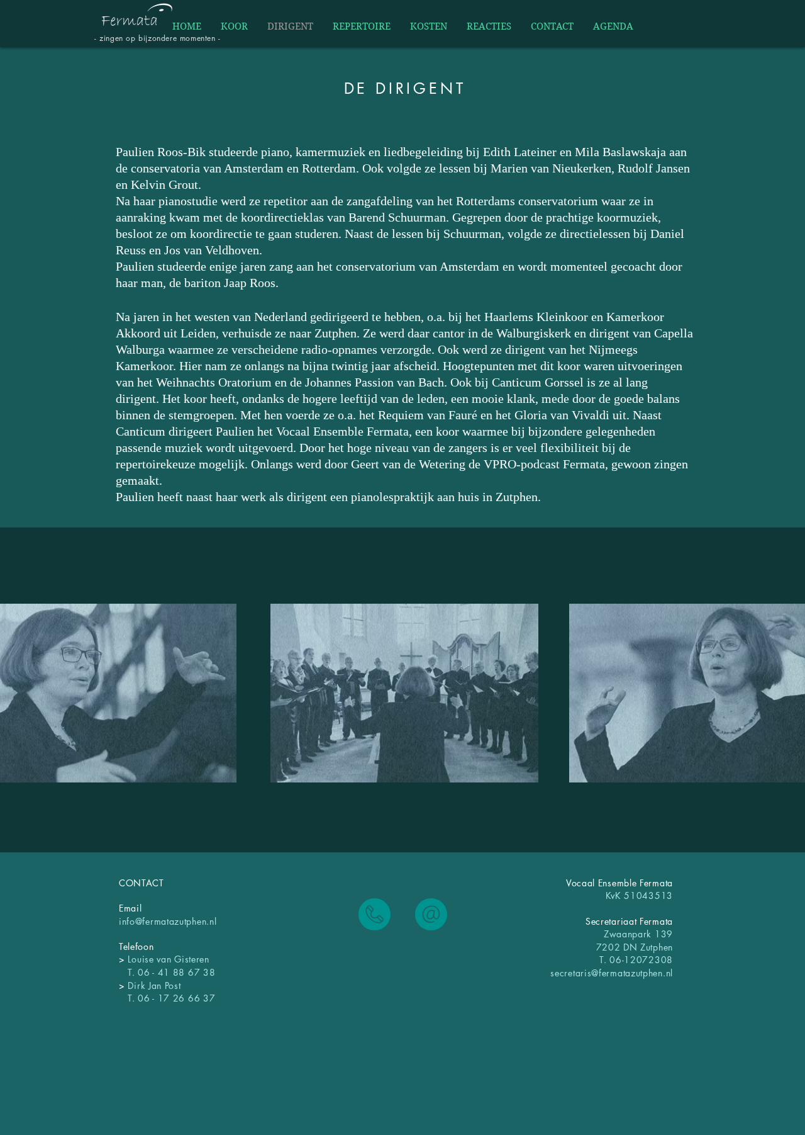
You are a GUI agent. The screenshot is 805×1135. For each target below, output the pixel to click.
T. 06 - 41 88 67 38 (167, 972)
